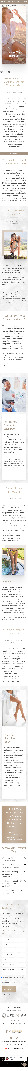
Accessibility (20, 1044)
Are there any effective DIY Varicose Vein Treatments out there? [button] (12, 883)
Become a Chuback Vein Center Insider (12, 977)
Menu (24, 6)
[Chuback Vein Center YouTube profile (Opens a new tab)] (17, 1038)
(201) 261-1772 (7, 994)
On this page (13, 153)
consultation (19, 837)
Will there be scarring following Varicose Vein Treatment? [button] (11, 874)
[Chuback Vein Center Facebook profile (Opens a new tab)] (14, 1038)
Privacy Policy (18, 983)
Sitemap (6, 1044)
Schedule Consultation (8, 989)
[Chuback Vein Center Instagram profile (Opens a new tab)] (11, 1038)
